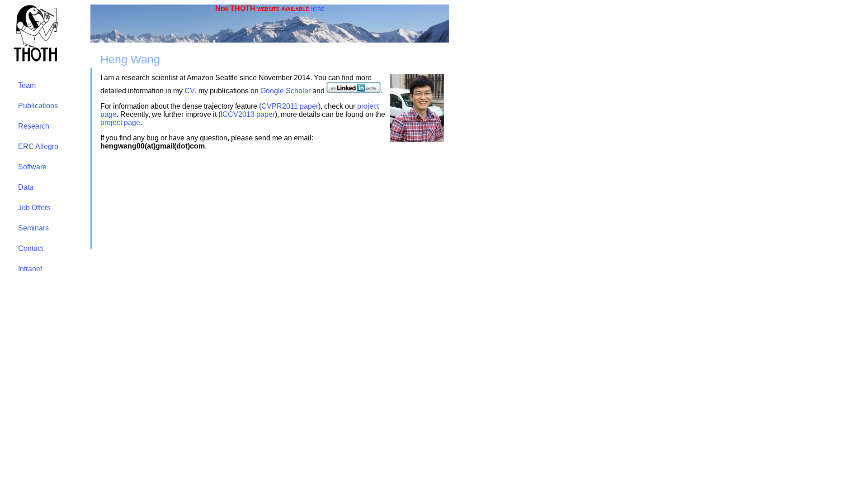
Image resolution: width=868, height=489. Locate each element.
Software (32, 167)
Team (27, 85)
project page (120, 122)
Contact (30, 248)
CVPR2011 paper (289, 106)
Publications (38, 106)
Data (25, 187)
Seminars (33, 228)
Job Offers (34, 207)
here (317, 8)
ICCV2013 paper (248, 114)
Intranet (30, 269)
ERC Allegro (38, 146)
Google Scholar (285, 91)
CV (189, 91)
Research (33, 126)
